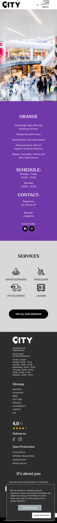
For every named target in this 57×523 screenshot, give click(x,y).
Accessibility (19, 406)
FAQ (14, 412)
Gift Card (17, 399)
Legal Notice (19, 452)
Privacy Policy (20, 463)
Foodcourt (18, 392)
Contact (17, 409)
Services (17, 402)
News (15, 396)
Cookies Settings (30, 508)
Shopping (17, 389)
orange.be (28, 215)
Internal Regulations (23, 456)
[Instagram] (31, 228)
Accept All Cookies (41, 515)
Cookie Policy (19, 459)
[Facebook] (25, 228)
